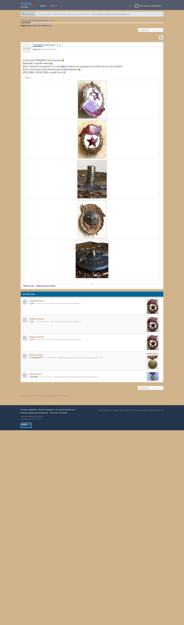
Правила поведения (46, 409)
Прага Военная (35, 374)
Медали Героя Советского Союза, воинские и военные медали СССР (80, 357)
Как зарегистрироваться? (65, 409)
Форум (42, 6)
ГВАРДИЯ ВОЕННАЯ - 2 (36, 20)
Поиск (53, 6)
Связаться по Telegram (58, 413)
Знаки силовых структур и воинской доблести (65, 303)
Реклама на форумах (29, 409)
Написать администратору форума (34, 413)
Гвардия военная (36, 301)
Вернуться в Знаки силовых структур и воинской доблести (45, 395)
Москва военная (36, 355)
